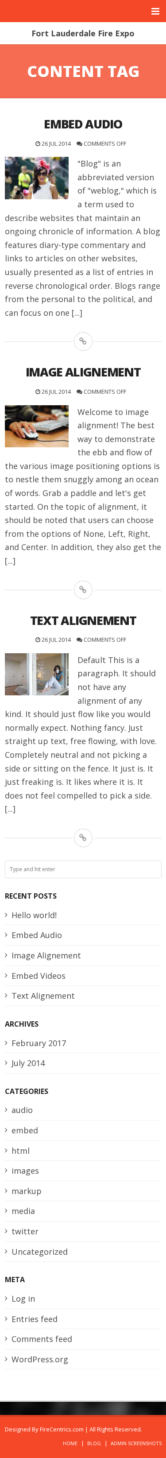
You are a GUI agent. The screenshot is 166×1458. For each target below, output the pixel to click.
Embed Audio (37, 935)
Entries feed (35, 1319)
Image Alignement (46, 955)
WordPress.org (40, 1359)
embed (25, 1130)
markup (27, 1191)
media (23, 1211)
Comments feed (42, 1339)
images (25, 1170)
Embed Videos (39, 975)
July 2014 (28, 1063)
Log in (23, 1298)
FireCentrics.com (62, 1429)
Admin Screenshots (136, 1443)
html (21, 1150)
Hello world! (34, 915)
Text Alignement (43, 995)
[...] (77, 312)
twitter (25, 1231)
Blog (94, 1443)
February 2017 (39, 1043)
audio (22, 1110)
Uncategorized (40, 1251)
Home (70, 1443)
